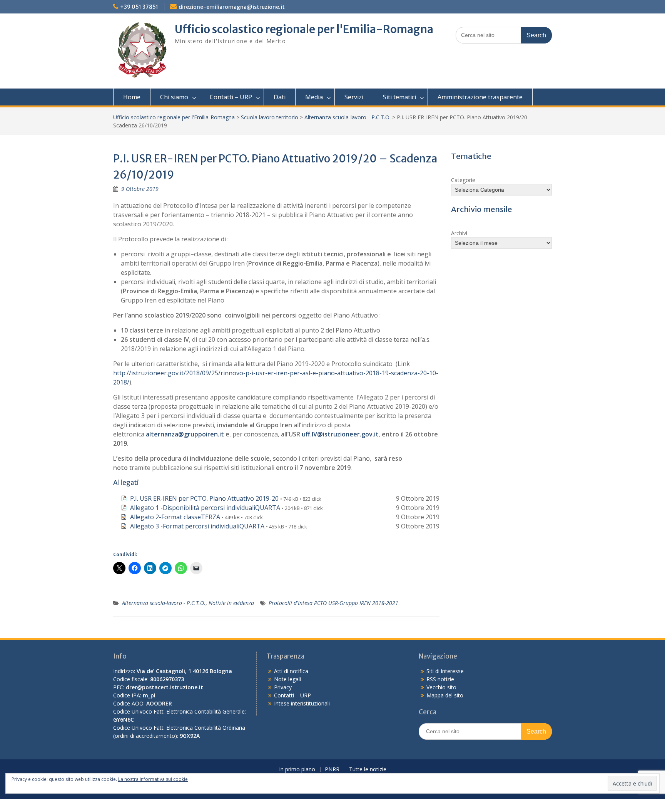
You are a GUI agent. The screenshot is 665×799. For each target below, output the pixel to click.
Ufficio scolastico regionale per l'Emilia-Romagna (304, 29)
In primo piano (297, 769)
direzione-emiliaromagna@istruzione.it (232, 6)
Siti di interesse (445, 671)
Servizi (353, 97)
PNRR (332, 769)
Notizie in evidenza (231, 603)
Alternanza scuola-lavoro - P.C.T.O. (347, 117)
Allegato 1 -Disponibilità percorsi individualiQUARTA (205, 507)
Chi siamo (174, 97)
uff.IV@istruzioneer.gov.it (340, 434)
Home (131, 97)
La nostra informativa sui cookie (153, 779)
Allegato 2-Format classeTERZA (175, 517)
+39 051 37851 (139, 6)
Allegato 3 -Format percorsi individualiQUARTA (197, 526)
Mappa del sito (444, 695)
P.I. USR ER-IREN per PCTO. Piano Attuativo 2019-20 (204, 498)
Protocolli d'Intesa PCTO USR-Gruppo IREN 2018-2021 (333, 603)
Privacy (283, 687)
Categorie (463, 180)
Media (314, 97)
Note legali (287, 679)
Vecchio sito (441, 687)
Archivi (459, 233)
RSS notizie (440, 679)
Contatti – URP (231, 97)
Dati (280, 97)
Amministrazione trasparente (480, 97)
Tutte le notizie (367, 769)
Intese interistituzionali (302, 703)
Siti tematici (399, 97)
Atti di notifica (291, 671)
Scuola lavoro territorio (269, 117)
